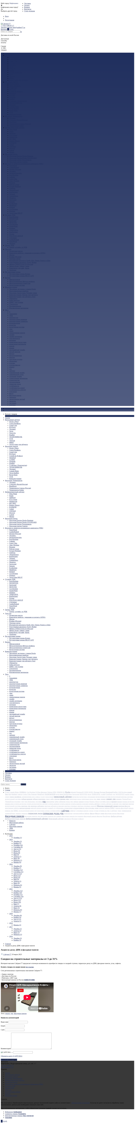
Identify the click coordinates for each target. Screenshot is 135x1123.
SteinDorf (12, 93)
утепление (13, 392)
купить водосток (20, 804)
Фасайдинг (107, 816)
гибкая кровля (26, 799)
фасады (99, 816)
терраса (18, 813)
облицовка (13, 361)
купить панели (65, 804)
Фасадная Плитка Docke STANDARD (23, 158)
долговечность (14, 338)
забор (57, 802)
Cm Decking (13, 209)
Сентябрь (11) (18, 872)
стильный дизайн (15, 376)
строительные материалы (18, 378)
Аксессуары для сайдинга (18, 80)
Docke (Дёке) (14, 57)
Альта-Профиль (15, 59)
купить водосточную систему (37, 804)
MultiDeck (12, 205)
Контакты (27, 9)
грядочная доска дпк (88, 799)
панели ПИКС (110, 808)
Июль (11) (17, 875)
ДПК (11, 316)
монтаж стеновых (70, 806)
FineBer (12, 71)
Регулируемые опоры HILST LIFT (21, 276)
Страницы (9, 771)
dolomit (73, 792)
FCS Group (13, 135)
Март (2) (17, 932)
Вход (7, 16)
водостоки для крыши (87, 797)
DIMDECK (61, 792)
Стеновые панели (82, 811)
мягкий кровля (36, 808)
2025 (11, 836)
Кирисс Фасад (14, 141)
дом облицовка (29, 802)
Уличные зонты (14, 259)
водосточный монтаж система (122, 797)
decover (44, 792)
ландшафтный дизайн (17, 350)
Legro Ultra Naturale (30, 794)
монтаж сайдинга (37, 806)
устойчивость (14, 386)
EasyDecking (13, 175)
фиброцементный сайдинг (37, 819)
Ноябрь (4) (17, 917)
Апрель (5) (17, 881)
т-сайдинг (113, 811)
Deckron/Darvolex (15, 173)
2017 (11, 927)
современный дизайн (17, 373)
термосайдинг (10, 813)
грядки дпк (64, 799)
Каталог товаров (11, 408)
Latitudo (12, 177)
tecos (89, 794)
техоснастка (68, 813)
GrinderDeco (13, 196)
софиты (72, 811)
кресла (108, 802)
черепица (12, 397)
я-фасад (81, 819)
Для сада (8, 249)
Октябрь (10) (18, 845)
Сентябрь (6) (18, 847)
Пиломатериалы (15, 306)
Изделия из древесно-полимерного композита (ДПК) (24, 164)
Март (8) (17, 858)
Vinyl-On (12, 69)
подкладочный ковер (26, 811)
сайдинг (12, 371)
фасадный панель (90, 816)
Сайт (2, 1030)
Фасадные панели (11, 82)
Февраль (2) (18, 934)
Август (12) (18, 874)
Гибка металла (14, 300)
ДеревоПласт (14, 190)
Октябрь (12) (18, 870)
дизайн (11, 335)
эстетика (12, 405)
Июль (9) (17, 851)
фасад (11, 393)
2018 (11, 923)
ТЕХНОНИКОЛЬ (15, 72)
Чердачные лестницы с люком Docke (22, 289)
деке (98, 799)
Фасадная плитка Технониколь (20, 160)
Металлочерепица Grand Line (19, 283)
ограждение (68, 808)
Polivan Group (14, 185)
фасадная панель (15, 395)
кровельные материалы (17, 344)
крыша (11, 348)
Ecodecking (13, 204)
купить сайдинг (94, 804)
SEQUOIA (13, 223)
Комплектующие (15, 114)
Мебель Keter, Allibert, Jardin (19, 266)
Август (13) (18, 898)
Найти (23, 784)
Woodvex (12, 198)
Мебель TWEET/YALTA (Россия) (21, 264)
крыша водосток (128, 802)
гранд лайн (50, 799)
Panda (11, 131)
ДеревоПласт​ (10, 802)
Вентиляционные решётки (18, 291)
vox (114, 794)
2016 (11, 936)
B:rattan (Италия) (15, 257)
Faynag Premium (15, 186)
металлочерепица (15, 355)
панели (101, 808)
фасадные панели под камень (51, 816)
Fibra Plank (13, 129)
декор (11, 331)
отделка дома (93, 808)
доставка (39, 802)
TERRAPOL (13, 230)
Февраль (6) (18, 885)
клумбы (103, 802)
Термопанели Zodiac (16, 126)
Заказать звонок (6, 27)
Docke (67, 792)
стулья (96, 811)
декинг (103, 799)
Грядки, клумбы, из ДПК (18, 247)
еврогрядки (50, 802)
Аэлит (42, 797)
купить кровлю (53, 804)
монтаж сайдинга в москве (54, 806)
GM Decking (122, 792)
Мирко (11, 152)
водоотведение (14, 323)
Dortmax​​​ (79, 792)
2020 (11, 913)
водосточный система (13, 799)
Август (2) (17, 919)
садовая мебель (55, 811)
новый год (52, 808)
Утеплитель (13, 304)
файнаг (87, 813)
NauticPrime (13, 226)
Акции (7, 53)
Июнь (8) (17, 853)
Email (3, 1026)
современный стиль (16, 374)
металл (11, 354)
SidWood (12, 133)
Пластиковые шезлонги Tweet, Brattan (22, 262)
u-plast (103, 794)
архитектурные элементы (18, 321)
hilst (9, 794)
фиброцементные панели (15, 819)
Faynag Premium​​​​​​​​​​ (106, 792)
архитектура (13, 317)
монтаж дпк (25, 806)
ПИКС (16, 811)
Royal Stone (13, 110)
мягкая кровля (24, 808)
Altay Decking (14, 181)
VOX (11, 74)
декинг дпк (111, 799)
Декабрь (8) (18, 915)
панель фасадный (121, 808)
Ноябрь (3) (17, 940)
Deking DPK (51, 792)
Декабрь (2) (18, 841)
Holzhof (12, 207)
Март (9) (17, 883)
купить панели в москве (79, 804)
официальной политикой (81, 1103)
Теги (6, 310)
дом (22, 802)
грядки (56, 799)
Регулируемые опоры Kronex (19, 274)
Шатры (11, 255)
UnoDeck (109, 794)
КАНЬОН (12, 143)
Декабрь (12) (18, 891)
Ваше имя (4, 1022)
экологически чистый (17, 399)
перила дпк (9, 811)
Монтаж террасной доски (107, 806)
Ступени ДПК (10, 215)
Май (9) (16, 855)
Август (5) (17, 849)
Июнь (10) (17, 902)
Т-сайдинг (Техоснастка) (18, 101)
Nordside (12, 97)
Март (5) (17, 908)
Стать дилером (29, 11)
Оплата (26, 5)
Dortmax (12, 211)
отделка (12, 363)
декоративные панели (17, 333)
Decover (12, 148)
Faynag (11, 234)
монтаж (12, 357)
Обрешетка (13, 298)
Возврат (27, 7)
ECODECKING (87, 792)
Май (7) (16, 904)
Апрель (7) (17, 856)
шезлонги (67, 819)
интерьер (12, 340)
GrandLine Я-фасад (16, 91)
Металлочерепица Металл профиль (22, 281)
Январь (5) (17, 887)
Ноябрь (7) (17, 868)
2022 (11, 864)
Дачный (12, 76)
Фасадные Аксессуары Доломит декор (23, 293)
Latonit (11, 150)
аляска (37, 797)
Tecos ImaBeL (14, 109)
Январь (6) (17, 862)
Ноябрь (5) (17, 843)
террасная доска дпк (53, 813)
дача (10, 329)
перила (130, 808)
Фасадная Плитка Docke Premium (21, 156)
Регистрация (9, 20)
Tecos (11, 67)
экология (12, 401)
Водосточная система (17, 285)
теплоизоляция (14, 382)
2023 (11, 839)
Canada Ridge (14, 107)
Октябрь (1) (18, 838)
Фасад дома (99, 813)
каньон (81, 802)
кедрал (86, 802)
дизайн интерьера (15, 336)
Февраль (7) (18, 860)
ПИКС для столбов (16, 302)
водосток (12, 325)
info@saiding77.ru (19, 27)
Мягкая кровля (14, 279)
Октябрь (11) (18, 894)
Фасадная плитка (11, 154)
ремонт (11, 367)
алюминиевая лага (28, 797)
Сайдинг (12, 824)
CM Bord (12, 147)
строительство (14, 380)
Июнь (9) (17, 877)
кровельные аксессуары (17, 342)
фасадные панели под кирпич (72, 816)
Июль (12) (17, 900)
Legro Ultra (13, 179)
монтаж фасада (124, 806)
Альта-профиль (15, 797)
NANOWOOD (50, 794)
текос (119, 811)
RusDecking (13, 192)
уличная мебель (78, 813)
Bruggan (12, 183)
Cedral (11, 145)
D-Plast (38, 792)
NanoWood (13, 166)
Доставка (27, 3)
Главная (8, 944)
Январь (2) (17, 925)
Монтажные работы (16, 823)
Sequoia (12, 202)
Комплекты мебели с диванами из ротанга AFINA (27, 253)
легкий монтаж (14, 352)
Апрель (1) (17, 921)
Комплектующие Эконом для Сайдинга (23, 295)
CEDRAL (22, 792)
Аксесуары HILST (15, 213)
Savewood (12, 200)
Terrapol (12, 194)
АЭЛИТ (12, 95)
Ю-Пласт (12, 63)
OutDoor (12, 188)
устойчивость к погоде (17, 390)
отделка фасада (14, 365)
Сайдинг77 (7, 954)
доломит (18, 802)
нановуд (45, 808)
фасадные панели (14, 816)
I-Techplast (13, 238)
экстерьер (12, 403)
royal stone (59, 794)
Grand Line (13, 61)
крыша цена (9, 804)
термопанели (126, 811)
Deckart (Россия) (15, 169)
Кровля (7, 278)
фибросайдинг (116, 816)
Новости (12, 821)
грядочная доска (75, 799)
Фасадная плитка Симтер (18, 162)
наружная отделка (15, 359)
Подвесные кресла (16, 251)
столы (91, 811)
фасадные (120, 813)
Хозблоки (12, 270)
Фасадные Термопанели (13, 116)
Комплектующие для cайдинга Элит (22, 297)
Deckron (12, 243)
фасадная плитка (111, 813)
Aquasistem (13, 314)
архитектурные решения (18, 319)
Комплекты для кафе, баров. (19, 268)
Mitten (11, 78)
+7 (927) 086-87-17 (7, 25)
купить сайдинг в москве (109, 804)
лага (120, 804)
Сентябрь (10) (18, 896)
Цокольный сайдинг (56, 819)
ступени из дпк (104, 811)
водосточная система (16, 327)
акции (127, 794)
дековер (119, 799)
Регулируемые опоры (12, 272)
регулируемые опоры (42, 811)
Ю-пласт (75, 819)
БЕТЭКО (12, 139)
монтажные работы (12, 808)
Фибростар (13, 137)
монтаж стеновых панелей (87, 806)
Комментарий (6, 1048)
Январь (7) (17, 912)
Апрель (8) (17, 906)
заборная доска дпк (66, 802)
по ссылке (30, 967)
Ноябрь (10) (18, 893)
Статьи (7, 790)
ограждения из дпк (80, 808)
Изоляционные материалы (18, 308)
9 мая (7, 792)
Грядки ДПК (9, 245)
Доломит (12, 65)
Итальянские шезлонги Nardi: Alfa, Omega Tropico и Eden (29, 260)
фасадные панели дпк (32, 816)
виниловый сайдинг (63, 796)
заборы (75, 802)
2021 (11, 889)
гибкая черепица (38, 799)
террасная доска (15, 384)
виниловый (49, 797)
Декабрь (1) (18, 929)
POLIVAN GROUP (16, 236)
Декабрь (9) (18, 866)
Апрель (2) (17, 931)
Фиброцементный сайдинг (14, 128)
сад (10, 369)
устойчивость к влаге (17, 388)
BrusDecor (13, 122)
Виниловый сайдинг (12, 55)
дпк (44, 801)
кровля (11, 346)
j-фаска (19, 794)
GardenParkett (14, 167)
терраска (24, 813)
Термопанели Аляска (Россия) (20, 124)
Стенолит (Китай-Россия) (18, 120)
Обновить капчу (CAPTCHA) (11, 1056)
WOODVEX (13, 219)
